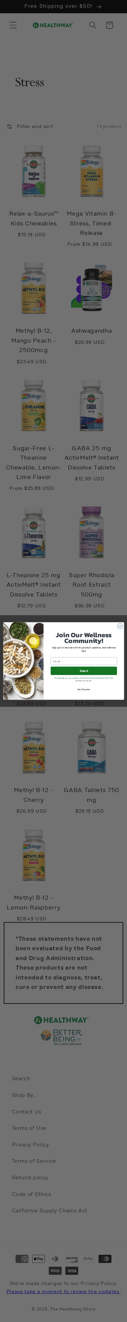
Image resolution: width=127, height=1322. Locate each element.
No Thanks (84, 689)
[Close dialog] (120, 626)
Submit (84, 671)
